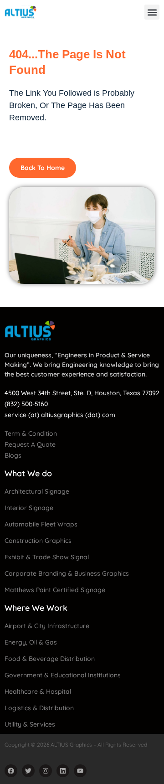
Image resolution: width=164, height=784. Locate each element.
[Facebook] (11, 770)
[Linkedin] (62, 770)
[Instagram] (45, 770)
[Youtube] (80, 770)
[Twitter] (28, 770)
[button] (151, 12)
